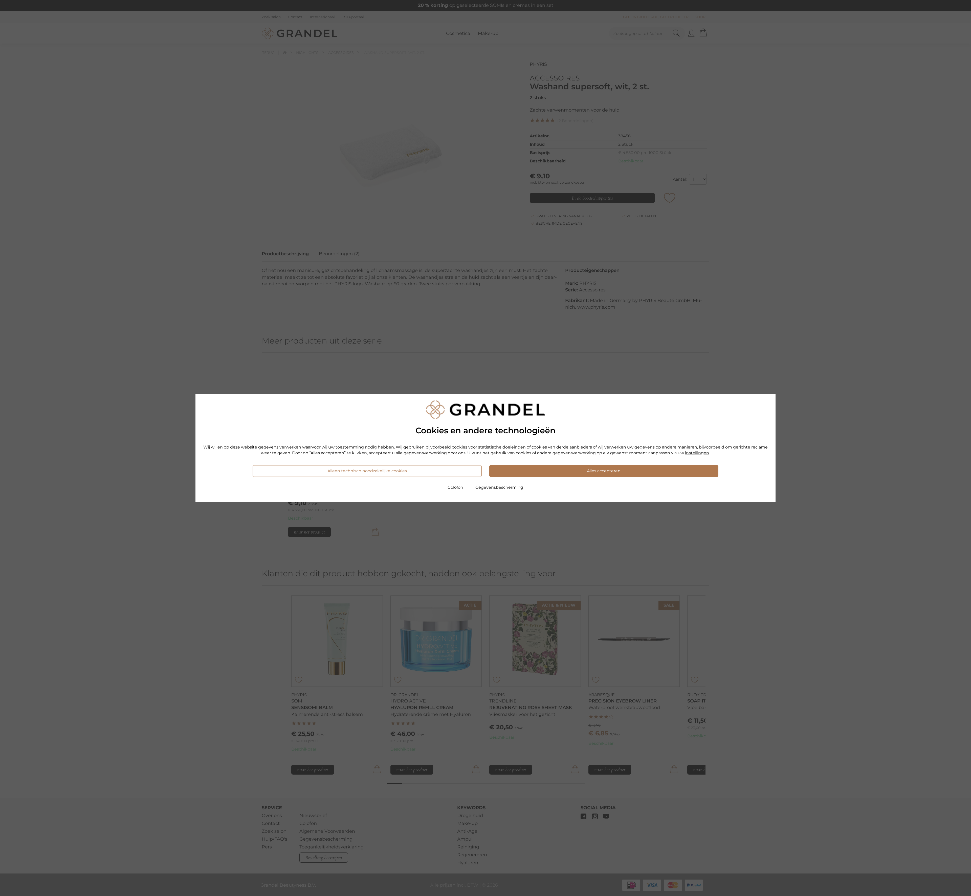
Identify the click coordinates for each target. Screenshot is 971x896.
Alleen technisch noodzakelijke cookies (367, 470)
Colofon (455, 487)
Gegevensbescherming (499, 487)
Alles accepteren (604, 470)
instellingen (697, 453)
